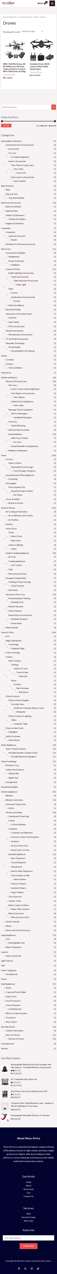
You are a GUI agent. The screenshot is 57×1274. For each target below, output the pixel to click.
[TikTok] (38, 1268)
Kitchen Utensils (13, 922)
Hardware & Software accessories (20, 244)
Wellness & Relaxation (17, 450)
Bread (8, 988)
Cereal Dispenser (18, 862)
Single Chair (13, 778)
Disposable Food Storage (22, 467)
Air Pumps (18, 495)
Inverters (12, 318)
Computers (10, 232)
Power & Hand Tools (14, 728)
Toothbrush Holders (17, 219)
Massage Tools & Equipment (20, 410)
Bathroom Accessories (11, 203)
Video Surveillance (16, 305)
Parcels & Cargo (28, 1217)
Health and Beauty (9, 377)
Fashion (9, 657)
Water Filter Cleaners (20, 909)
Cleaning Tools (17, 602)
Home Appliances (8, 745)
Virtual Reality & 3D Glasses (23, 351)
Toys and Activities (16, 198)
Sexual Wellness (15, 434)
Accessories (13, 149)
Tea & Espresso (15, 896)
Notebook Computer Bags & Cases (29, 708)
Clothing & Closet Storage (19, 582)
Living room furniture (15, 770)
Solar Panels (13, 322)
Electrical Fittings (13, 309)
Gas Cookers (16, 565)
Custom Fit (21, 173)
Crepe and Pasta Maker (16, 992)
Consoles (10, 360)
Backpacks (20, 712)
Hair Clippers (19, 397)
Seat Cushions (20, 181)
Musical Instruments (14, 331)
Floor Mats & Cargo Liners (22, 165)
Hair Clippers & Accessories (23, 393)
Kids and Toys (11, 194)
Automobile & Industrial (11, 141)
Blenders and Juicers (14, 800)
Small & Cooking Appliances (17, 553)
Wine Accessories (16, 913)
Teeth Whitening (18, 426)
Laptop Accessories (16, 236)
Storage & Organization (16, 578)
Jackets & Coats (21, 668)
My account (28, 1189)
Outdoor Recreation (14, 1031)
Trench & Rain (22, 672)
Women (4, 1048)
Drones (14, 293)
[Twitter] (25, 1268)
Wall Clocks (16, 540)
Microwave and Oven (17, 574)
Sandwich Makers (18, 888)
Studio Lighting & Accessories (21, 273)
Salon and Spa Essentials (18, 430)
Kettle (11, 808)
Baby (8, 190)
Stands (14, 240)
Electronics (6, 249)
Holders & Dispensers (15, 215)
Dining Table (13, 773)
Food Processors (13, 1001)
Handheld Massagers (23, 417)
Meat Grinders (20, 879)
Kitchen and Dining (14, 812)
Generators (6, 373)
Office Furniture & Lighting (19, 716)
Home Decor (11, 528)
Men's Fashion (14, 661)
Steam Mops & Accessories (20, 615)
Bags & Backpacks (13, 641)
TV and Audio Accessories (17, 339)
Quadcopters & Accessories (23, 297)
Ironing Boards (14, 1009)
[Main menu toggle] (52, 3)
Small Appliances (8, 984)
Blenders (9, 796)
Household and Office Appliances (20, 475)
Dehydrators (16, 867)
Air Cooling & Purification (16, 512)
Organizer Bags (18, 648)
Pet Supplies (11, 483)
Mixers (9, 926)
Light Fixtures (7, 961)
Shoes (13, 680)
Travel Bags (13, 644)
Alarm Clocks (16, 536)
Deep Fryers (11, 996)
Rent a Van (28, 1221)
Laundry (4, 952)
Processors (11, 1017)
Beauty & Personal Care (16, 381)
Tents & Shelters (15, 368)
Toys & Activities (13, 499)
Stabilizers (15, 265)
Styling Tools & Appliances (22, 401)
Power (4, 979)
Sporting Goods (8, 1027)
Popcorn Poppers (18, 884)
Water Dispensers (13, 947)
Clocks (11, 532)
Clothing (14, 665)
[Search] (53, 107)
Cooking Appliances (16, 561)
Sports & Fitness (13, 1035)
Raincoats (23, 676)
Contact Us (28, 1196)
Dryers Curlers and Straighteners (25, 389)
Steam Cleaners (15, 611)
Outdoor (9, 364)
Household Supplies (9, 787)
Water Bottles (12, 627)
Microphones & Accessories (20, 334)
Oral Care (12, 422)
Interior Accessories (17, 161)
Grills (10, 569)
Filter (6, 125)
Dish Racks (13, 590)
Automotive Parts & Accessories (20, 145)
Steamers (15, 841)
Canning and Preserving (18, 816)
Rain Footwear (22, 688)
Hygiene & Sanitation (15, 223)
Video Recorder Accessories (26, 281)
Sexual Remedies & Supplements (24, 446)
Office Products (13, 696)
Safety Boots (14, 740)
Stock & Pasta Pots (19, 846)
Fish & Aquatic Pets (16, 487)
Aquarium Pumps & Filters (22, 491)
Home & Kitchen (8, 508)
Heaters (9, 524)
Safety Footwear (13, 736)
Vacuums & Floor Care (15, 594)
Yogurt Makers (17, 892)
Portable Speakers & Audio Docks (23, 753)
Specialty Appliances (17, 854)
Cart (28, 1193)
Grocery (9, 459)
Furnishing (12, 479)
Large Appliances (8, 935)
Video (10, 289)
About (28, 1186)
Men (3, 965)
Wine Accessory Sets (20, 917)
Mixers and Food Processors (18, 930)
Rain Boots (23, 692)
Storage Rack (11, 782)
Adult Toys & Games (19, 438)
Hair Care (12, 385)
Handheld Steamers (19, 619)
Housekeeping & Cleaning (19, 598)
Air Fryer (12, 557)
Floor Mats (18, 169)
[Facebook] (19, 1268)
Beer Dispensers (18, 858)
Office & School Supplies (18, 700)
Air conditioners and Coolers (20, 515)
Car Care (12, 153)
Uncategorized (7, 1044)
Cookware (12, 829)
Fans (8, 939)
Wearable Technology (15, 343)
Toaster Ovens (14, 901)
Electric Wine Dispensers (22, 871)
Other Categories (8, 970)
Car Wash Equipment (20, 157)
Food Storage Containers (25, 471)
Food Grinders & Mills (20, 875)
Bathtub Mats (12, 211)
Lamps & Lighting (15, 545)
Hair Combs (19, 405)
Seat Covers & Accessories (22, 177)
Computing (5, 228)
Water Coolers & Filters (18, 905)
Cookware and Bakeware (22, 833)
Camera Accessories (20, 277)
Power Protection (16, 261)
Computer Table (20, 724)
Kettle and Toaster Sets (16, 804)
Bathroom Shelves (13, 206)
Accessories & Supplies (15, 253)
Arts (8, 636)
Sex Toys (17, 442)
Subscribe (28, 1246)
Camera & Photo (13, 269)
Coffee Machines (18, 824)
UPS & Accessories (16, 326)
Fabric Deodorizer (14, 956)
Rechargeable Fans (16, 943)
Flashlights (13, 732)
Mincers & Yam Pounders (16, 1013)
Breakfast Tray (12, 765)
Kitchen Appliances (9, 792)
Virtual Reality (14, 347)
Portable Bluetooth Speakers (23, 756)
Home (3, 455)
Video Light (21, 285)
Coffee (11, 821)
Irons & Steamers (13, 1005)
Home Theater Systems (16, 749)
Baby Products (7, 186)
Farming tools (12, 974)
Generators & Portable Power (19, 314)
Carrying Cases (17, 704)
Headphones (13, 257)
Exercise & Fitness (16, 1039)
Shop (28, 1214)
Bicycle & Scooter (15, 503)
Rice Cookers (11, 1022)
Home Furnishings (9, 761)
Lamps (14, 549)
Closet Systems (17, 586)
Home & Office (7, 632)
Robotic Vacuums (15, 606)
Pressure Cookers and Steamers (25, 837)
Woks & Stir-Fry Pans (20, 850)
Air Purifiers (13, 520)
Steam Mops (16, 623)
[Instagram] (31, 1268)
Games (4, 356)
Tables (14, 720)
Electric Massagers (19, 413)
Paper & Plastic (15, 463)
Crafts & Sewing (13, 652)
